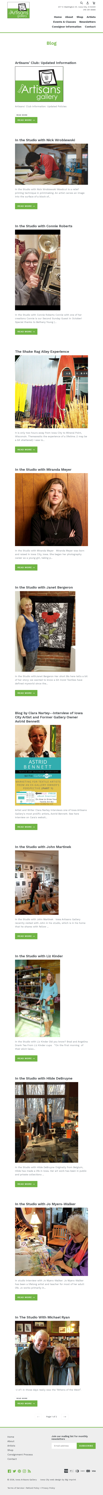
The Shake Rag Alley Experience (42, 351)
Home (58, 17)
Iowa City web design (50, 1479)
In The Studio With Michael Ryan (42, 1317)
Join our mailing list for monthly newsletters (70, 1437)
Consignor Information (66, 26)
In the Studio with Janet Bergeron (44, 587)
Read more (21, 115)
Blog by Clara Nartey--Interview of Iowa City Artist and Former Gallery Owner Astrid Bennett (49, 717)
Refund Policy (32, 1488)
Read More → (26, 120)
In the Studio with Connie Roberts (43, 226)
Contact (90, 26)
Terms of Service (15, 1488)
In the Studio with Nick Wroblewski (45, 140)
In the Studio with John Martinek (43, 847)
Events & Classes (64, 21)
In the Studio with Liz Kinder (39, 956)
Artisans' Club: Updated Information (45, 63)
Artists (91, 17)
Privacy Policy (48, 1488)
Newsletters (87, 21)
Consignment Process (20, 1454)
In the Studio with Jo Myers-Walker (45, 1204)
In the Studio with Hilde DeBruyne (43, 1078)
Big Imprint (70, 1479)
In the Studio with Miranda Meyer (43, 469)
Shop (80, 17)
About (69, 17)
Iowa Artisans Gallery (26, 1479)
